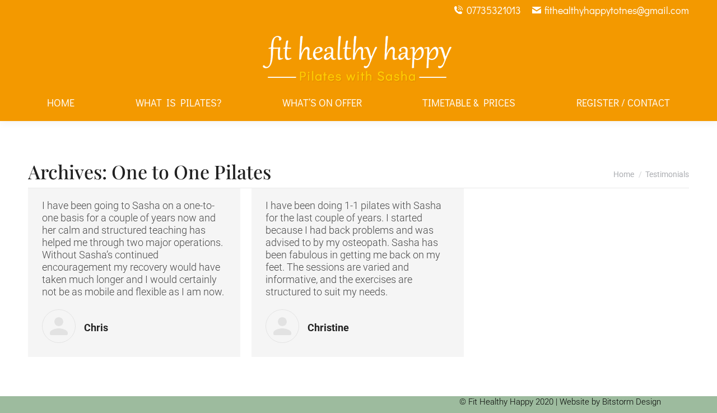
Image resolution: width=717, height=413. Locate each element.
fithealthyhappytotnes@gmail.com (616, 10)
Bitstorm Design (631, 402)
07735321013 (493, 10)
